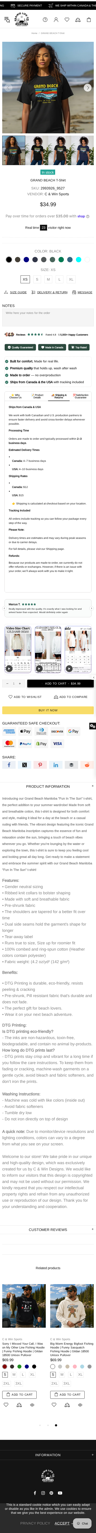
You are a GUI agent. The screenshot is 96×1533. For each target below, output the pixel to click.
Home (34, 33)
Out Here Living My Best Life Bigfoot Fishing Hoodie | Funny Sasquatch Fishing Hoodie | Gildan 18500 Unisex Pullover (22, 1349)
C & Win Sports (21, 19)
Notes (8, 306)
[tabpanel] (24, 1348)
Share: (9, 757)
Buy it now (48, 710)
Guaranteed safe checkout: (31, 723)
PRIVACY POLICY (35, 1523)
